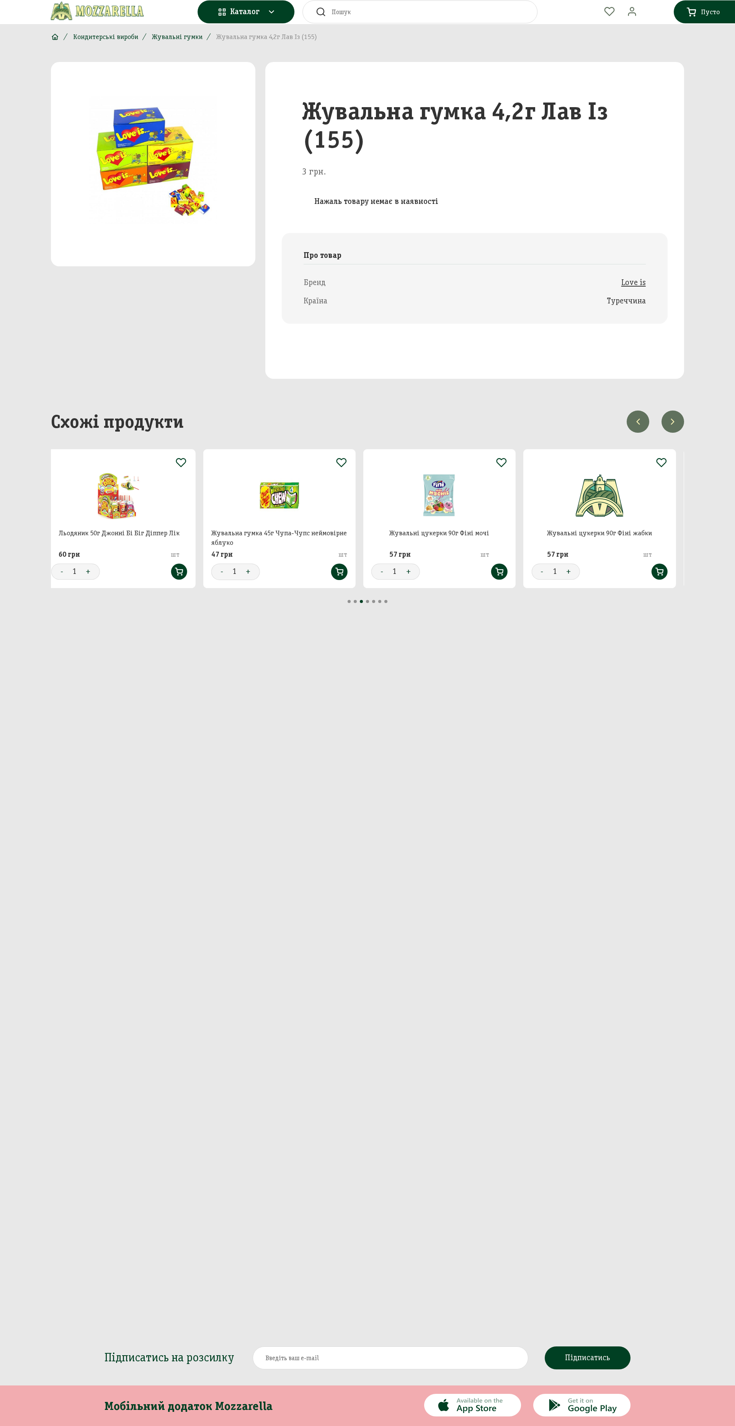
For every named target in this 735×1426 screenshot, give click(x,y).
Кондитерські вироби (105, 37)
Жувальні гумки (177, 37)
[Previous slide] (638, 422)
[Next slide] (673, 422)
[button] (349, 601)
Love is (633, 282)
